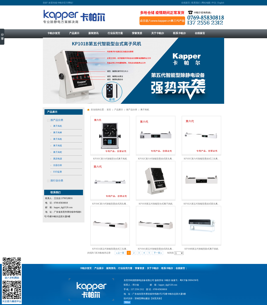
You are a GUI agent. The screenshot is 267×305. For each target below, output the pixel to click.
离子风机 (57, 126)
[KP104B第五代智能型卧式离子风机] (201, 243)
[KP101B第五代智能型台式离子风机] (155, 198)
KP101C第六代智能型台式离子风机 (110, 158)
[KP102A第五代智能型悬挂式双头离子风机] (201, 198)
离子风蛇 (57, 152)
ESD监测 (57, 171)
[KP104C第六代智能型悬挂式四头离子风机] (110, 198)
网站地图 (206, 2)
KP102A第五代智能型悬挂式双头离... (201, 203)
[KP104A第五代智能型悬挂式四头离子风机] (155, 243)
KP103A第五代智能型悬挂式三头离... (110, 249)
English (221, 2)
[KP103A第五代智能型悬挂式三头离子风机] (110, 243)
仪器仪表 (57, 165)
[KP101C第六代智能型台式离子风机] (110, 153)
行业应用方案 (125, 268)
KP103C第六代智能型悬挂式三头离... (201, 158)
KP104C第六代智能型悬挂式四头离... (110, 203)
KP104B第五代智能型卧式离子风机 (201, 249)
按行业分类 (56, 180)
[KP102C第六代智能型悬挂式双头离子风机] (155, 153)
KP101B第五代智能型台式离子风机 (156, 203)
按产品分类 (56, 120)
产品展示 (119, 109)
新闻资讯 (111, 268)
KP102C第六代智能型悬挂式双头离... (155, 158)
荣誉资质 (139, 268)
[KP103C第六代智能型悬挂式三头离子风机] (201, 153)
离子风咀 (57, 145)
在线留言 (185, 2)
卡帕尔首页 (86, 268)
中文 (214, 2)
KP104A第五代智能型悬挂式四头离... (155, 249)
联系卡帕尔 (167, 268)
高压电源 (57, 158)
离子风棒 (57, 132)
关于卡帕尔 (153, 268)
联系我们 (195, 2)
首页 (109, 109)
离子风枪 (57, 139)
